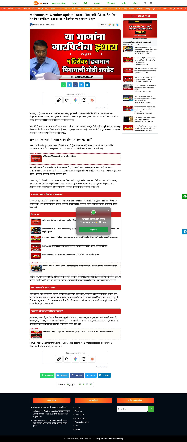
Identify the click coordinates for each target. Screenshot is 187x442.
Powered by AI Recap (102, 108)
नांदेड (109, 9)
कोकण (135, 3)
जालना (102, 9)
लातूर (125, 9)
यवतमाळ (67, 9)
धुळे (185, 9)
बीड (120, 9)
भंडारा (60, 9)
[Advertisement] (93, 424)
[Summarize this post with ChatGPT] (59, 100)
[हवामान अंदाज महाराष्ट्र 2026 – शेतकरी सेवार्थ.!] (41, 3)
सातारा (165, 9)
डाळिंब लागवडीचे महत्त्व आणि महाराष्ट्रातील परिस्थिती (59, 156)
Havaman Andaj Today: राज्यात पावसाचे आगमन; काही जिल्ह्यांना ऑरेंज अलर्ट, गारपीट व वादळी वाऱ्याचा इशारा (78, 332)
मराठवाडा (97, 3)
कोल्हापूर (148, 9)
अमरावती (18, 9)
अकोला (10, 9)
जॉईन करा (93, 230)
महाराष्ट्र (74, 3)
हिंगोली (131, 9)
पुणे (153, 9)
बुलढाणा (53, 9)
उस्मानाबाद (86, 9)
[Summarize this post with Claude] (91, 100)
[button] (151, 3)
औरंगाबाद (95, 9)
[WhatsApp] (80, 384)
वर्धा (73, 9)
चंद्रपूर (40, 9)
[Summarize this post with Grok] (83, 100)
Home (3, 9)
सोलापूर (172, 9)
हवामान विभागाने (36, 183)
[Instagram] (91, 384)
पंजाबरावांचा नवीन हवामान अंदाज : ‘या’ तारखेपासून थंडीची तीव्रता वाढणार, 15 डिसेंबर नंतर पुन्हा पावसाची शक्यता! (145, 98)
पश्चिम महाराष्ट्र (111, 3)
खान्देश (124, 3)
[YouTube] (84, 384)
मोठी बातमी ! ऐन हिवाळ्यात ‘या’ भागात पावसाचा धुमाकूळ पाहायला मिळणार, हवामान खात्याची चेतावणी (145, 88)
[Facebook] (87, 384)
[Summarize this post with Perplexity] (67, 100)
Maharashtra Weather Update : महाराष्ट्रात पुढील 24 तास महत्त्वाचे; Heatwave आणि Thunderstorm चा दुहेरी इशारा (146, 49)
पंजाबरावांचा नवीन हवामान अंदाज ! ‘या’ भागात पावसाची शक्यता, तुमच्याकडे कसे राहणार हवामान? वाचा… (145, 109)
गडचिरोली (26, 9)
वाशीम (79, 9)
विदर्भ (85, 3)
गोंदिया (34, 9)
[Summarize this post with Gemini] (75, 100)
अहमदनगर (139, 9)
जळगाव (179, 9)
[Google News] (72, 384)
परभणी (115, 9)
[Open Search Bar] (145, 3)
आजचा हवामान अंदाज (58, 3)
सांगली (159, 9)
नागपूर (47, 9)
